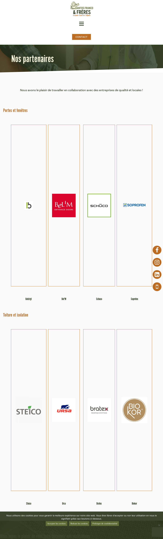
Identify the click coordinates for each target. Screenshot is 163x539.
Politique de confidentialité (104, 523)
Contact (81, 36)
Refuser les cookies (79, 523)
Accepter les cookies (56, 523)
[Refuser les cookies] (159, 525)
